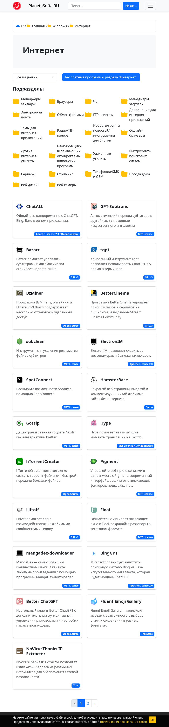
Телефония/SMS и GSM (106, 174)
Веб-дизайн (30, 185)
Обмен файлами (70, 114)
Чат (96, 101)
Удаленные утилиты (102, 156)
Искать (131, 6)
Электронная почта (31, 114)
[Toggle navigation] (150, 6)
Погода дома (139, 174)
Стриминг (65, 174)
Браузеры (65, 101)
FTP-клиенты (103, 114)
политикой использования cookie (124, 722)
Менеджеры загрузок (139, 101)
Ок (152, 720)
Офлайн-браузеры (137, 133)
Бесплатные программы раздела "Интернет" (101, 77)
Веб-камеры (66, 185)
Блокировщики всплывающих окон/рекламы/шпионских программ (69, 156)
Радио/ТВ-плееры (65, 133)
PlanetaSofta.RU (43, 5)
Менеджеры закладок (31, 101)
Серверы (28, 174)
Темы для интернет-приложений (31, 133)
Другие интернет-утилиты (29, 156)
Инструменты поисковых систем (140, 156)
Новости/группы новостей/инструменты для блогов (106, 133)
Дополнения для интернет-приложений (142, 114)
